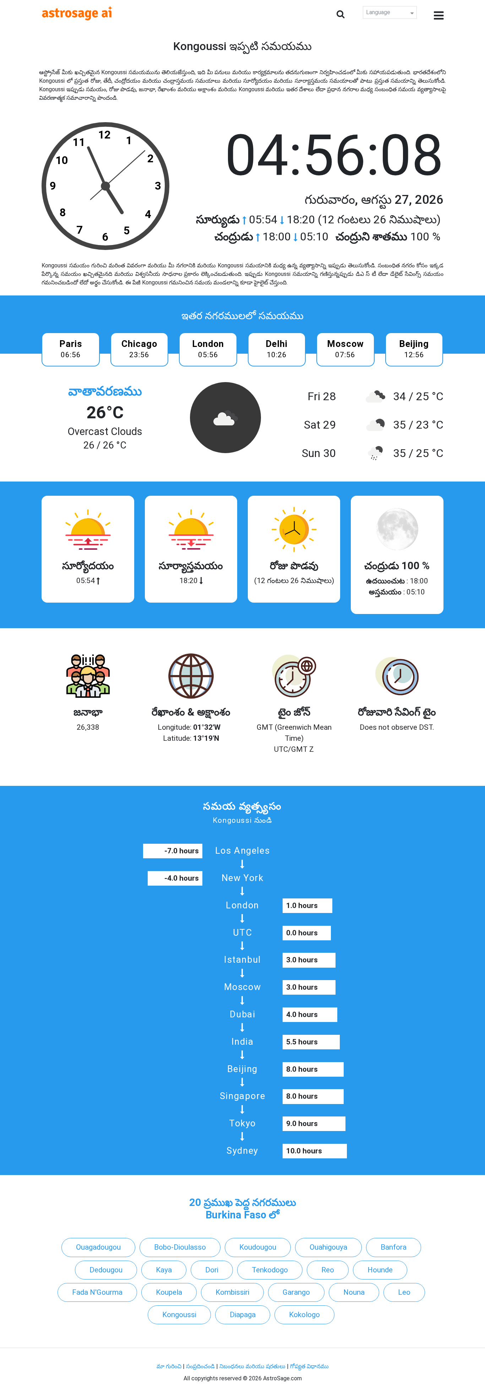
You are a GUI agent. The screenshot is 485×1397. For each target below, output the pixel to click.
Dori (211, 1270)
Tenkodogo (270, 1270)
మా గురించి (170, 1366)
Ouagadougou (98, 1247)
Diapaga (243, 1314)
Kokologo (304, 1314)
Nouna (354, 1292)
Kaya (164, 1270)
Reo (327, 1270)
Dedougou (105, 1270)
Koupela (169, 1292)
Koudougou (257, 1247)
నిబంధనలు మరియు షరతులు (253, 1366)
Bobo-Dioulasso (180, 1247)
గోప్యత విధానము (309, 1366)
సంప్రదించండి (201, 1366)
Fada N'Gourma (97, 1292)
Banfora (394, 1247)
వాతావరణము (105, 391)
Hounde (380, 1270)
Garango (296, 1292)
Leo (404, 1292)
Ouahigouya (328, 1247)
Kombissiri (232, 1292)
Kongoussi (179, 1314)
